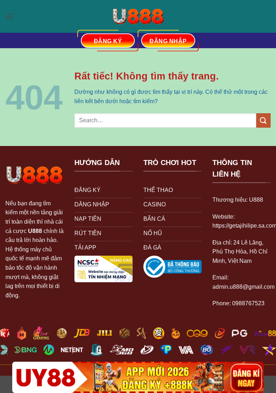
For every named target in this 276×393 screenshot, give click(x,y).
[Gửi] (263, 120)
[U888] (138, 16)
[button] (9, 16)
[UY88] (138, 377)
